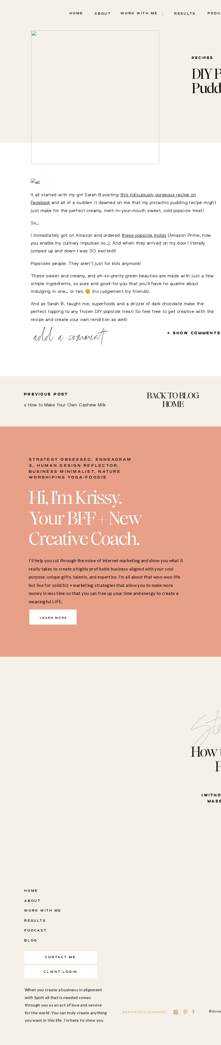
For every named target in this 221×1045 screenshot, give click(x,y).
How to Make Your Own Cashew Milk (67, 404)
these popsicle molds (143, 235)
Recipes (202, 57)
